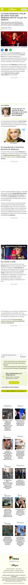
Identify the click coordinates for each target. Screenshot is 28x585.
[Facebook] (2, 50)
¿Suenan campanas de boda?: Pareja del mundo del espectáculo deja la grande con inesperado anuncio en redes (7, 455)
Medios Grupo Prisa (14, 561)
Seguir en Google (14, 382)
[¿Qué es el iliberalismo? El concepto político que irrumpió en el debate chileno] (20, 473)
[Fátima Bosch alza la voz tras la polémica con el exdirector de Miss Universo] (20, 414)
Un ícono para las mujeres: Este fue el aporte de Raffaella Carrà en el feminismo (12, 321)
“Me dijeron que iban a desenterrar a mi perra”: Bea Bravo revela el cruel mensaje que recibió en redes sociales (7, 484)
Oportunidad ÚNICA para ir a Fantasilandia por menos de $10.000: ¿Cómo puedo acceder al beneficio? (7, 541)
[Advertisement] (14, 90)
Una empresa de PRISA (14, 558)
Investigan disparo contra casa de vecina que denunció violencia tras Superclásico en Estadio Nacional (7, 513)
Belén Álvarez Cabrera (6, 27)
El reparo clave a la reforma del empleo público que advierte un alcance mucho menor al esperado (20, 454)
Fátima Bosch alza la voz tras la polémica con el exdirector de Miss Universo (20, 423)
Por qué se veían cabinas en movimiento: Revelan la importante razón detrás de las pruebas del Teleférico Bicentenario (7, 425)
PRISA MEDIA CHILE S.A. (9, 575)
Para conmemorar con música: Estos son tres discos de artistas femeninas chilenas (14, 363)
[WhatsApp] (10, 50)
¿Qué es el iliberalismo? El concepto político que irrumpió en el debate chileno (20, 482)
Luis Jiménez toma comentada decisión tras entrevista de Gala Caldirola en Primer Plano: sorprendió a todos (20, 541)
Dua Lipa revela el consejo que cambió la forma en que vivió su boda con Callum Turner (20, 512)
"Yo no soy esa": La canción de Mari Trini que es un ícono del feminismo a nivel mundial (19, 112)
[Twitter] (6, 50)
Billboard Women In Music (12, 155)
